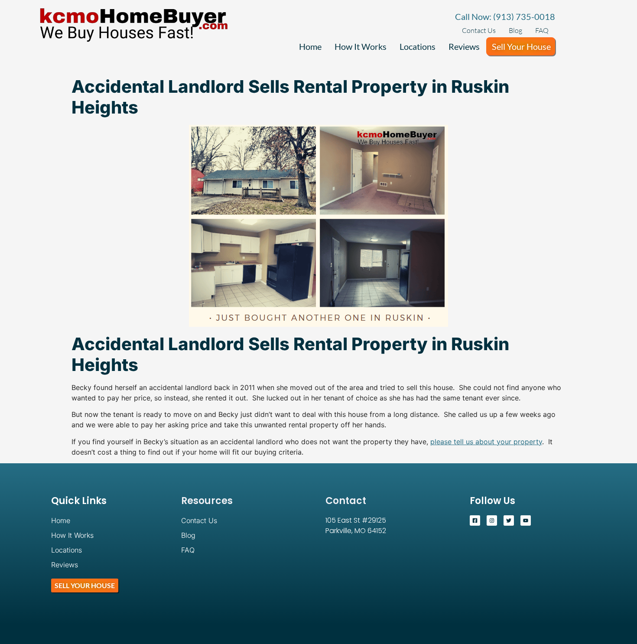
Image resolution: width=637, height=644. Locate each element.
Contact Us (479, 30)
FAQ (542, 30)
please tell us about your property (486, 441)
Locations (418, 46)
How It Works (361, 46)
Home (310, 46)
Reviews (464, 46)
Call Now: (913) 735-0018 (505, 16)
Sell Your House (521, 46)
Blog (515, 30)
